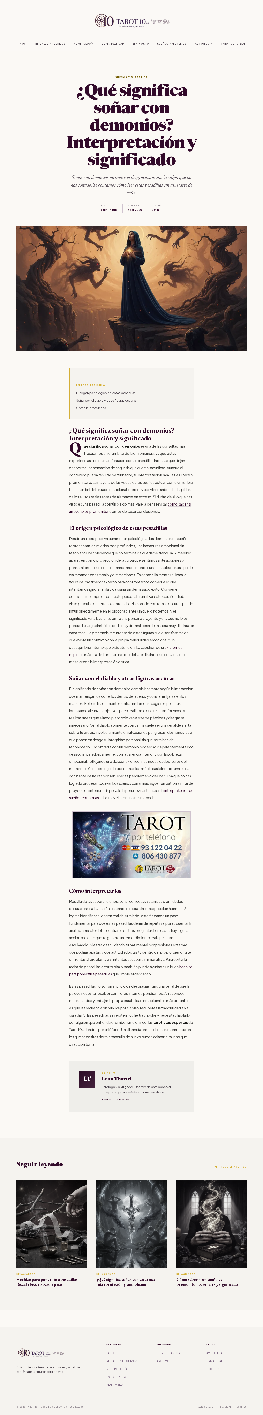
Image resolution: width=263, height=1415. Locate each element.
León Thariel (117, 1078)
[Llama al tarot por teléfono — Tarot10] (131, 844)
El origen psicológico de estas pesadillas (106, 393)
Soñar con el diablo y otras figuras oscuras (106, 400)
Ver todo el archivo (230, 1167)
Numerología (84, 43)
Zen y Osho (140, 43)
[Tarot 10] (131, 20)
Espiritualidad (113, 43)
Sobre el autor (168, 1353)
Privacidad (215, 1361)
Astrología (204, 43)
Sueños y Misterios (172, 43)
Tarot (22, 43)
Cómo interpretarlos (91, 408)
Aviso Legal (215, 1353)
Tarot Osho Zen (233, 43)
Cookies (213, 1369)
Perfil (107, 1099)
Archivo (123, 1099)
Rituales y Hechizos (50, 43)
